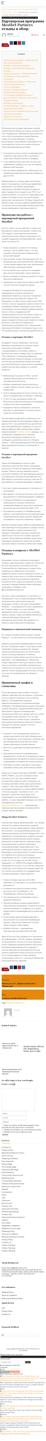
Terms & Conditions (10, 1234)
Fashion (5, 1220)
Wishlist (5, 1189)
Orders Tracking (8, 1245)
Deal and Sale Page (10, 1170)
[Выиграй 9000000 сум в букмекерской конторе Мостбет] (12, 1058)
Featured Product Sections (13, 1217)
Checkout (6, 1200)
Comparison (7, 1192)
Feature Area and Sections (13, 1184)
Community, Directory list (12, 1175)
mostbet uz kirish (24, 432)
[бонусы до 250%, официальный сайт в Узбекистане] (12, 1032)
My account (7, 1203)
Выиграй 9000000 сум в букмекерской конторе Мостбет (12, 1071)
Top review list (8, 1161)
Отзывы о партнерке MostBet (16, 65)
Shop (4, 1195)
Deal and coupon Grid (11, 1186)
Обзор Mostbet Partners (14, 84)
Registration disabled (10, 1226)
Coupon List (7, 1206)
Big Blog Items (8, 1178)
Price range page (9, 1167)
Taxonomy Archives (10, 1209)
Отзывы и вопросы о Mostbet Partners (20, 74)
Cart (3, 1198)
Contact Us (6, 1147)
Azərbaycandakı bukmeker (14, 998)
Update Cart (5, 1372)
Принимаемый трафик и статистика (19, 82)
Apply (28, 1362)
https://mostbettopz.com (12, 805)
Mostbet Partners (10, 100)
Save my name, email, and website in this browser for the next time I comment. (20, 1126)
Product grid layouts (10, 1212)
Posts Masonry (8, 1172)
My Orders (6, 1223)
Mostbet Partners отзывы (14, 92)
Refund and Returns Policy (13, 1153)
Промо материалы (11, 87)
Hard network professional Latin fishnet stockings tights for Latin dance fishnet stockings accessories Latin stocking (21, 1399)
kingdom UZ (19, 1003)
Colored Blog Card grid (11, 1181)
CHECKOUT (15, 1372)
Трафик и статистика (12, 117)
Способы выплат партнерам (16, 119)
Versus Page (7, 1164)
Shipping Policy (8, 1231)
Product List (7, 1214)
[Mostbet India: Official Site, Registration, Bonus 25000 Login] (33, 1032)
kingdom (10, 1003)
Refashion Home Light (11, 1228)
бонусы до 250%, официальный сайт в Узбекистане (10, 1045)
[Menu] (2, 3)
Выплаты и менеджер (13, 103)
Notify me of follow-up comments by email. (22, 1130)
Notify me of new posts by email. (18, 1132)
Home (4, 9)
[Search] (42, 3)
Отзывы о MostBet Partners (15, 90)
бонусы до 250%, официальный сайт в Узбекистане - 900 (19, 17)
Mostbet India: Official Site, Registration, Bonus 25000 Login (33, 1048)
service (10, 34)
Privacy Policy (7, 1150)
